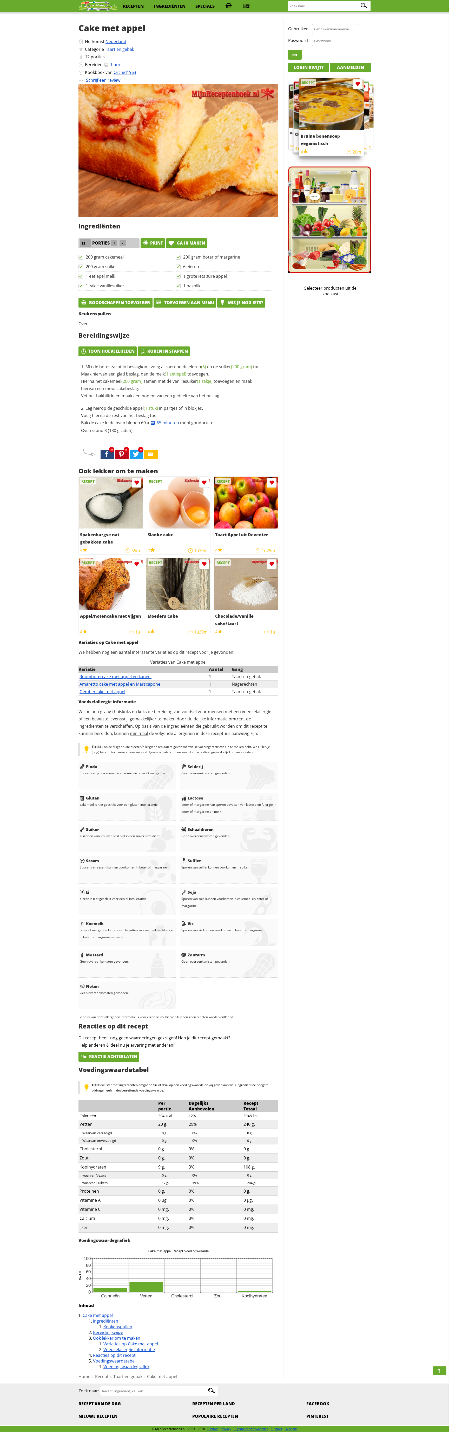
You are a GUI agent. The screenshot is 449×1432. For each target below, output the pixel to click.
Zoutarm (196, 954)
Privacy (226, 1429)
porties (98, 57)
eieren (197, 367)
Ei (87, 892)
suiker (235, 367)
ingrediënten (170, 6)
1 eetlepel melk (100, 276)
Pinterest (317, 1416)
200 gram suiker (101, 266)
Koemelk (95, 923)
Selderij (195, 766)
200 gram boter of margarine (211, 257)
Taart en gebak (119, 49)
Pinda (91, 766)
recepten (133, 6)
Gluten (93, 798)
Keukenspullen (117, 1327)
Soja (192, 892)
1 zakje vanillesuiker (105, 286)
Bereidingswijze (108, 1332)
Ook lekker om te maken (116, 1338)
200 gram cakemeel (105, 257)
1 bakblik (191, 286)
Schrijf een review (103, 80)
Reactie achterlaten (112, 1056)
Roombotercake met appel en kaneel (115, 676)
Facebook (317, 1404)
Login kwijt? (308, 67)
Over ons (291, 1429)
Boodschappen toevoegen (119, 302)
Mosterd (94, 954)
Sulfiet (194, 860)
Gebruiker (298, 29)
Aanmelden (350, 67)
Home (84, 1376)
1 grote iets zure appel (205, 276)
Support (276, 1429)
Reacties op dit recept (114, 1355)
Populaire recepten (215, 1416)
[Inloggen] (295, 55)
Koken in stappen (167, 351)
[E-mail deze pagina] (151, 455)
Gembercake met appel (102, 691)
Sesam (92, 860)
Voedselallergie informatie (129, 1349)
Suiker (92, 829)
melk (170, 374)
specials (205, 6)
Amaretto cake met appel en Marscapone (120, 684)
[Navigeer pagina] (439, 1370)
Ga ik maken (190, 243)
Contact (213, 1429)
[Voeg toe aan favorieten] (136, 483)
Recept (102, 1376)
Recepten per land (213, 1404)
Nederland (115, 41)
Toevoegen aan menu (188, 302)
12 (87, 57)
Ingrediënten (105, 1321)
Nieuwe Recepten (97, 1416)
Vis (191, 923)
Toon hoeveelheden (111, 351)
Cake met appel (98, 1315)
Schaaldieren (201, 829)
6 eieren (191, 266)
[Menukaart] (246, 6)
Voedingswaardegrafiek (126, 1367)
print (156, 243)
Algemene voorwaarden (251, 1429)
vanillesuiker (193, 381)
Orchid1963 (125, 72)
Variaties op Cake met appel (130, 1344)
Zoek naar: (88, 1391)
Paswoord (298, 41)
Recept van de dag (99, 1404)
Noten (92, 986)
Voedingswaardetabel (114, 1361)
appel (145, 408)
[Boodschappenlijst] (229, 6)
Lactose (195, 798)
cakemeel (122, 381)
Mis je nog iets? (245, 302)
